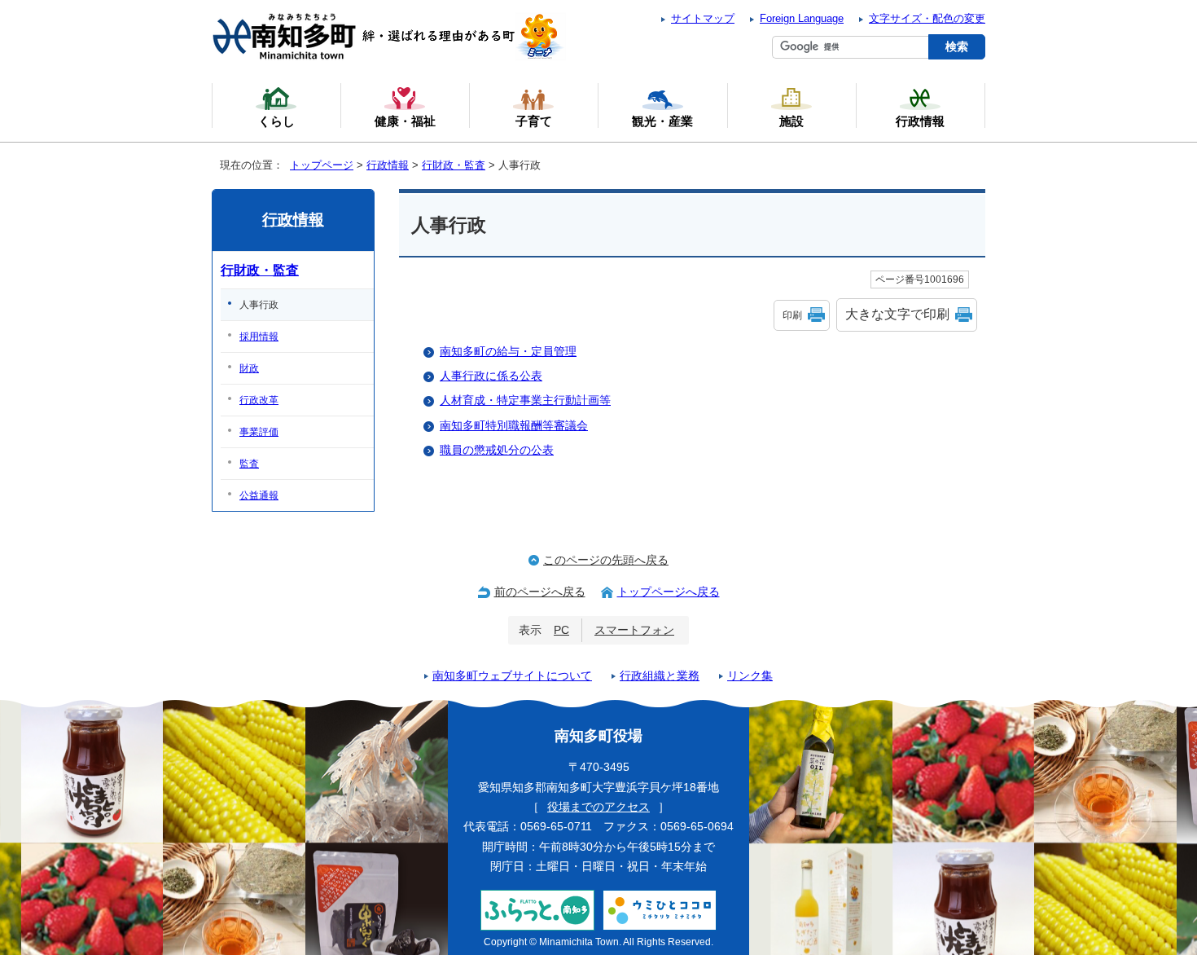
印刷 (792, 315)
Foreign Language (802, 18)
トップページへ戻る (668, 592)
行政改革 (258, 400)
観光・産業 (662, 121)
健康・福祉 (405, 121)
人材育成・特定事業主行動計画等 (525, 400)
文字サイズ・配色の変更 (927, 18)
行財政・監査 (453, 165)
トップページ (321, 165)
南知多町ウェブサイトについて (512, 676)
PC (561, 630)
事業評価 (258, 432)
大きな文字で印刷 (897, 314)
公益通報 (258, 495)
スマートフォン (634, 630)
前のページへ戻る (539, 592)
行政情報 (387, 165)
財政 (249, 368)
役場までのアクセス (598, 807)
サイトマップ (702, 18)
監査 (249, 463)
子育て (533, 121)
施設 (791, 121)
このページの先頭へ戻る (606, 560)
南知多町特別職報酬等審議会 (514, 426)
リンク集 (750, 676)
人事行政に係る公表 (491, 376)
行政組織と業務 (659, 676)
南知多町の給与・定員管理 (508, 351)
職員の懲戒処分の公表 (497, 450)
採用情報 (258, 336)
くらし (276, 121)
